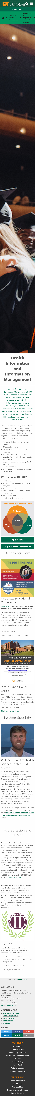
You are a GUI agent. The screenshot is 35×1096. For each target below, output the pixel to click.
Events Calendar (17, 1093)
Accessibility (17, 1046)
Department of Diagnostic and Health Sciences (27, 17)
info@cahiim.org (14, 877)
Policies (17, 1059)
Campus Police (18, 1049)
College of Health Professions (13, 18)
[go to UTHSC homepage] (2, 17)
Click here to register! (10, 711)
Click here (5, 606)
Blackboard (17, 1084)
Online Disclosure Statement (17, 1056)
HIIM (20, 419)
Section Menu (18, 9)
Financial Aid (8, 1018)
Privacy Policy (17, 1062)
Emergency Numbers (17, 1053)
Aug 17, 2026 (22, 979)
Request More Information (17, 547)
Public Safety (17, 1065)
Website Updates (17, 1068)
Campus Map (17, 1087)
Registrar (6, 1023)
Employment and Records (17, 1090)
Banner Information (17, 1081)
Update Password (17, 1071)
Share (19, 1032)
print (29, 1035)
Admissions (8, 1021)
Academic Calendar (11, 1013)
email (18, 1035)
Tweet (8, 1032)
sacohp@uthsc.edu (9, 1005)
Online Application (10, 1016)
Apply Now (17, 540)
